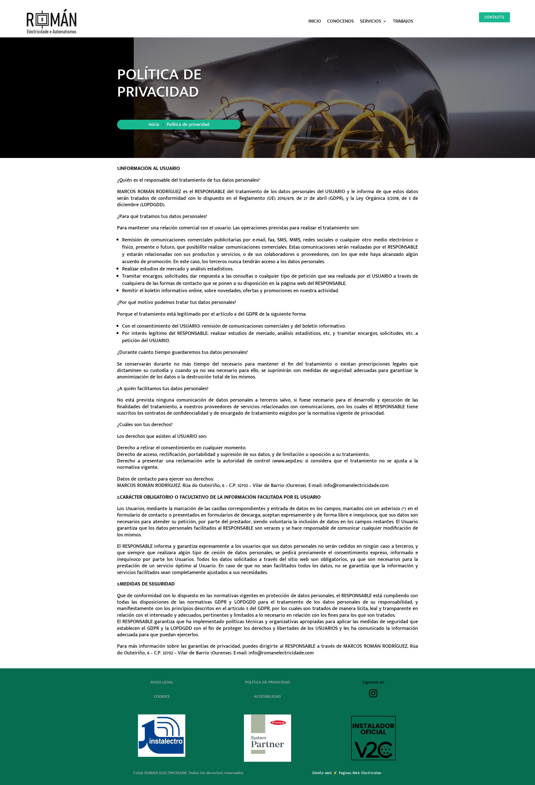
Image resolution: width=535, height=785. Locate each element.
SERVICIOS (370, 21)
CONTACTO (494, 17)
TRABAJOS (403, 21)
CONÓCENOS (340, 21)
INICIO (314, 21)
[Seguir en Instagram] (373, 693)
